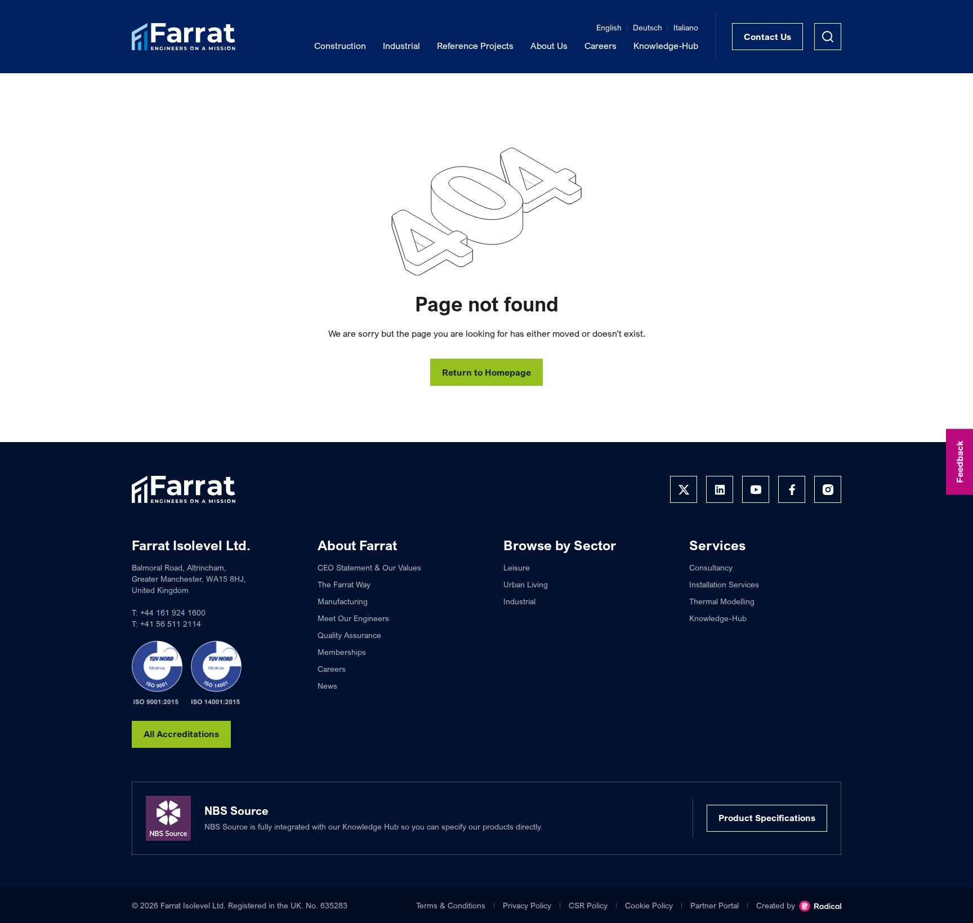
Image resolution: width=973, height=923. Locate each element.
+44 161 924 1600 (173, 612)
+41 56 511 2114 (170, 623)
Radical (820, 906)
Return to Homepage (486, 372)
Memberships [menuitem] (342, 652)
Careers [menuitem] (600, 45)
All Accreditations (181, 733)
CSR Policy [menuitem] (588, 905)
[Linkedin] (719, 489)
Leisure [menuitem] (516, 567)
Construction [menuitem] (340, 45)
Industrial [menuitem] (401, 45)
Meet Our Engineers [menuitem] (353, 618)
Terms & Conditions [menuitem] (450, 905)
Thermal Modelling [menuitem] (722, 601)
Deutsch (647, 27)
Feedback (959, 461)
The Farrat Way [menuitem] (344, 584)
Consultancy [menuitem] (711, 567)
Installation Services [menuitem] (724, 584)
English (609, 27)
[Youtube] (755, 489)
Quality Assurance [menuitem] (349, 635)
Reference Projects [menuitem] (475, 45)
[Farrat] (183, 36)
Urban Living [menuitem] (525, 584)
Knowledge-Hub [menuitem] (665, 45)
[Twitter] (683, 489)
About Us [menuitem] (549, 45)
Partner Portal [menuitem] (714, 905)
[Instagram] (827, 489)
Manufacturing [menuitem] (343, 601)
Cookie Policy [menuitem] (649, 905)
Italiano (685, 27)
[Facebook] (791, 489)
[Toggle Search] (827, 36)
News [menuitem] (327, 685)
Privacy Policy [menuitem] (527, 905)
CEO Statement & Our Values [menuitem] (369, 567)
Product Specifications (766, 817)
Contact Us (767, 36)
